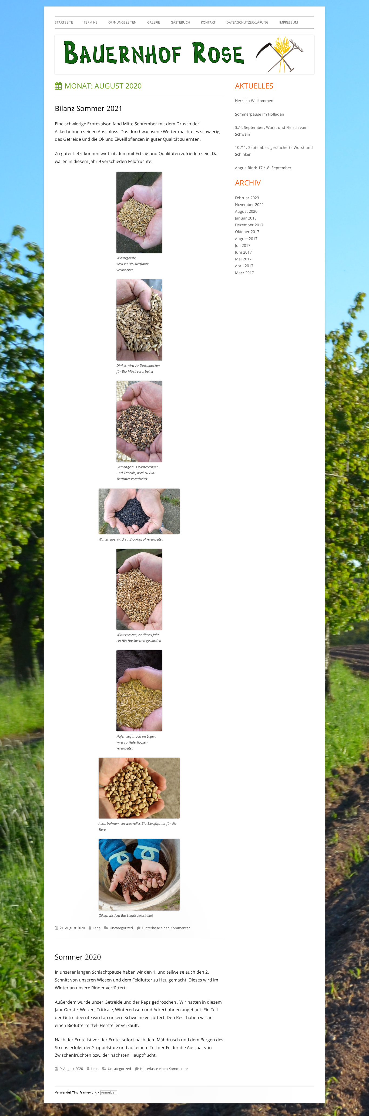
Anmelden (108, 1092)
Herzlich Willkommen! (254, 100)
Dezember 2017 (249, 224)
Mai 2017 (243, 258)
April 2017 (244, 265)
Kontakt (208, 22)
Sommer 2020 (78, 957)
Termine (91, 22)
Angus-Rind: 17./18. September (263, 167)
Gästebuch (180, 22)
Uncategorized (121, 927)
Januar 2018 (246, 218)
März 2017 (244, 272)
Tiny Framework (84, 1092)
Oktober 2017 (247, 231)
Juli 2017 (242, 245)
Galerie (153, 22)
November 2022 (249, 204)
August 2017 (246, 238)
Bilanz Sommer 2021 (89, 108)
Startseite (64, 22)
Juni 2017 (243, 252)
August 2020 (246, 211)
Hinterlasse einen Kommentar (166, 927)
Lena (96, 927)
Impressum (288, 22)
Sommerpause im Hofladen (259, 114)
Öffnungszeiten (122, 22)
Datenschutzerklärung (247, 22)
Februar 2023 (247, 197)
